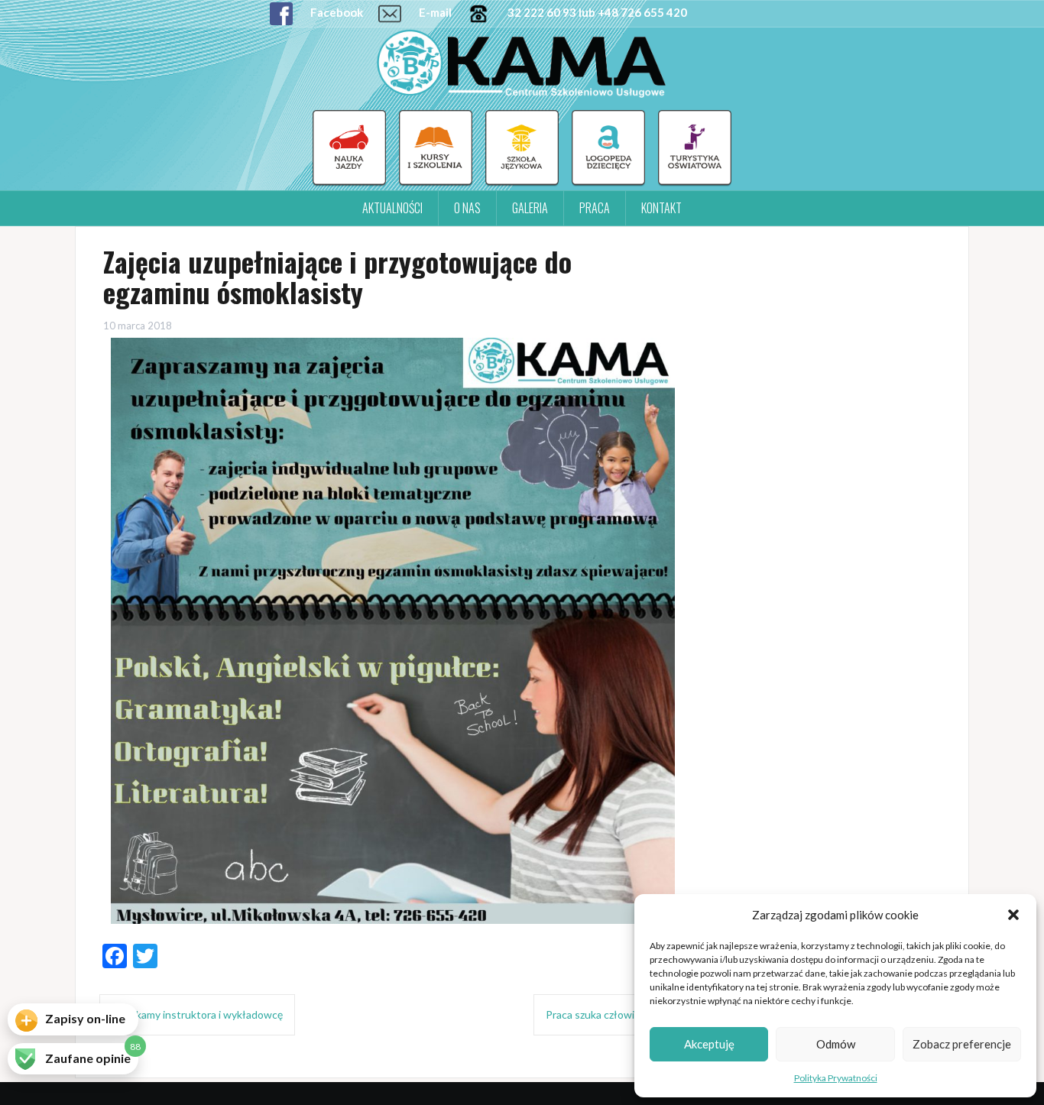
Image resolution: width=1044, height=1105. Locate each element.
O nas (467, 208)
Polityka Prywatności (835, 1078)
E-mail (434, 12)
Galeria (530, 208)
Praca (594, 208)
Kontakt (661, 208)
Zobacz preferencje (962, 1044)
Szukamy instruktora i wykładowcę (201, 1014)
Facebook (335, 12)
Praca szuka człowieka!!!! (606, 1014)
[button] (1013, 914)
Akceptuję (709, 1044)
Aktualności (392, 208)
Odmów (835, 1044)
